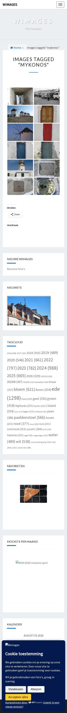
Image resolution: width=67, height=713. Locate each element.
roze (45, 424)
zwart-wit (24, 447)
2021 (33, 359)
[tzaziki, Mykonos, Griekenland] (47, 186)
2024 (47, 368)
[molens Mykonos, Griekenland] (20, 114)
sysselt (34, 429)
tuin (47, 429)
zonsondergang (41, 442)
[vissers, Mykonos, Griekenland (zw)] (47, 96)
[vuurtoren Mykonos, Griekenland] (20, 168)
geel (40, 399)
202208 (15, 382)
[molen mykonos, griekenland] (20, 132)
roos (34, 424)
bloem (24, 389)
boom (43, 390)
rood (21, 423)
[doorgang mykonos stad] (20, 96)
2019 (49, 352)
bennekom (41, 382)
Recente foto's (16, 269)
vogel (28, 435)
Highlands (24, 405)
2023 (26, 368)
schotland (16, 429)
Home (17, 47)
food (26, 398)
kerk (18, 412)
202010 (46, 376)
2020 (15, 359)
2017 (21, 353)
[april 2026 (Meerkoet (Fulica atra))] (33, 573)
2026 (33, 376)
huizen (39, 405)
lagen (28, 411)
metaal (41, 411)
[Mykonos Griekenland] (47, 114)
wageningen (40, 435)
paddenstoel (29, 417)
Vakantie (15, 435)
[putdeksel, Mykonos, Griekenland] (47, 168)
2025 (16, 375)
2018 (34, 353)
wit (23, 441)
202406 (28, 382)
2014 (11, 353)
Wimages (10, 4)
